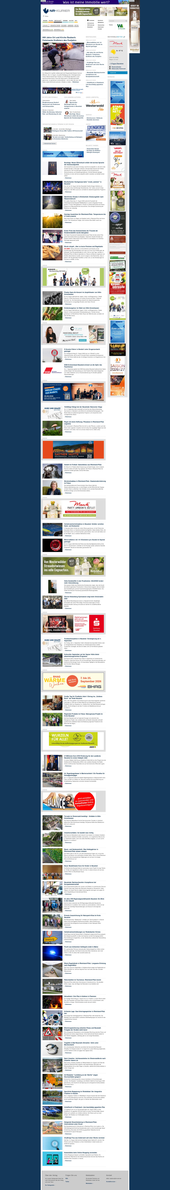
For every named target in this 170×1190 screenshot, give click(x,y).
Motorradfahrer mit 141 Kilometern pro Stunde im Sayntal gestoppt (94, 44)
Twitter (67, 1181)
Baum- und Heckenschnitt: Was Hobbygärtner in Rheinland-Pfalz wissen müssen (81, 850)
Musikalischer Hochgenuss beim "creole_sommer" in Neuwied (82, 183)
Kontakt (100, 29)
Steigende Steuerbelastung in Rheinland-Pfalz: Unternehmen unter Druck (80, 1123)
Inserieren (100, 20)
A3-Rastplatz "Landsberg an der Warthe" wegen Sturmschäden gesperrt (81, 1076)
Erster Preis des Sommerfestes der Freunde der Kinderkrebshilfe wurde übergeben (81, 232)
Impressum (101, 27)
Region (45, 20)
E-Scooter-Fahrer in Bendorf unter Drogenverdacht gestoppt (82, 350)
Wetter (76, 25)
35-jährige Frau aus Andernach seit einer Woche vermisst (95, 64)
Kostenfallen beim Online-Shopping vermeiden (80, 1153)
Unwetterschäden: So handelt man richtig (78, 833)
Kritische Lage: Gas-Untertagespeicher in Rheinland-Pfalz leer (84, 1012)
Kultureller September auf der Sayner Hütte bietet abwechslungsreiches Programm (81, 655)
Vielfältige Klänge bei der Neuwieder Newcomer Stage (83, 407)
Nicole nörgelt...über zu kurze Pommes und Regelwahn (83, 246)
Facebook (91, 20)
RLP (76, 20)
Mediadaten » (89, 1183)
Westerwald (48, 29)
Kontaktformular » (111, 1181)
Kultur (71, 20)
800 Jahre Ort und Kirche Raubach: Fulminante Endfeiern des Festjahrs (59, 39)
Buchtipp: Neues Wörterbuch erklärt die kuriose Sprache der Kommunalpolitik (74, 116)
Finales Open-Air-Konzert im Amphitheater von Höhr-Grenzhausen (83, 293)
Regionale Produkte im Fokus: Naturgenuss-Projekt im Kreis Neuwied (83, 715)
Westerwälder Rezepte (93, 149)
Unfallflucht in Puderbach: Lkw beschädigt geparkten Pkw (95, 84)
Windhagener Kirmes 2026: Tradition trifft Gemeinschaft (67, 131)
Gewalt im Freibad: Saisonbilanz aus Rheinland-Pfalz (83, 465)
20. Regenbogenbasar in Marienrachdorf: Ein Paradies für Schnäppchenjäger (84, 774)
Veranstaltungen (55, 25)
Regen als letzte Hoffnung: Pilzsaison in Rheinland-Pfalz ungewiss (84, 423)
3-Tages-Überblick (117, 64)
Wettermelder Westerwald (119, 68)
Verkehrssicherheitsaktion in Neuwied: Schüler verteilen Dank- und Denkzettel (84, 525)
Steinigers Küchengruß (93, 152)
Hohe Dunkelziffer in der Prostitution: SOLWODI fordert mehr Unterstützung (83, 582)
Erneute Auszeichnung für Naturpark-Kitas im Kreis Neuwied (82, 916)
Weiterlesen (76, 82)
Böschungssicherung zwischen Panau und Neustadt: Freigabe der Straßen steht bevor (82, 1029)
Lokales (45, 25)
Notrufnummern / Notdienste (94, 118)
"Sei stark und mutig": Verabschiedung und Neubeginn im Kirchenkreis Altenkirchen (67, 138)
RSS (67, 1178)
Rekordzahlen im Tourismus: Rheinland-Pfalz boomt (82, 980)
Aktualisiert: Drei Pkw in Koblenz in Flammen (80, 996)
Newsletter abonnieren (93, 120)
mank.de (113, 72)
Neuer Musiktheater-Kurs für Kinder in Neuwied (81, 866)
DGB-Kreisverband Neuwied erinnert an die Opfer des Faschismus (83, 366)
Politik (51, 20)
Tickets (111, 25)
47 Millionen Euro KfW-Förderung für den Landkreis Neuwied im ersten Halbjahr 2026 (82, 757)
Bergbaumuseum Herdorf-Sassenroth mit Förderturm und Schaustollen (51, 104)
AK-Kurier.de (90, 23)
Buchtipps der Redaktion (93, 150)
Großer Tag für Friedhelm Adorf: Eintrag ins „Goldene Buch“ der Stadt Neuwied (83, 697)
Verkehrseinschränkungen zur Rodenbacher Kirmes (82, 932)
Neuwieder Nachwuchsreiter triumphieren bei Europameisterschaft (95, 74)
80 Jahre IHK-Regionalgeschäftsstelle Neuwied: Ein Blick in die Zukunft (84, 900)
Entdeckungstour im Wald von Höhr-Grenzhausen (81, 308)
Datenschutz (101, 25)
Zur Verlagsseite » (50, 1185)
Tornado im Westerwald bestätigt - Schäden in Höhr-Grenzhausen (82, 817)
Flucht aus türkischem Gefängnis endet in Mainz (81, 947)
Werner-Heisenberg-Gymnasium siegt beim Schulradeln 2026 (83, 598)
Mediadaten (101, 22)
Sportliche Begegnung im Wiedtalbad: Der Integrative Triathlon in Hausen (83, 1092)
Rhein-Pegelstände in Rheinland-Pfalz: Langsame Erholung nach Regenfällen (85, 964)
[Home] (43, 16)
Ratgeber (64, 25)
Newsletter (90, 27)
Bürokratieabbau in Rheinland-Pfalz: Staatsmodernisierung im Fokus (85, 482)
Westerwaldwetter (116, 67)
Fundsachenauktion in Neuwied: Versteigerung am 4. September (82, 640)
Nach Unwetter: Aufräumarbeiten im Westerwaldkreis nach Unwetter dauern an (85, 1059)
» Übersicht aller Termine (49, 143)
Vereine (65, 20)
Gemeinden (70, 25)
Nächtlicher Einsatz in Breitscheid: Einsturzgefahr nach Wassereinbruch (83, 198)
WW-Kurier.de (90, 25)
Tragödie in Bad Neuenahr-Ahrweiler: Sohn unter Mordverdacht (81, 1044)
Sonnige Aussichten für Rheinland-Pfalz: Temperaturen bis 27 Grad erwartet (85, 215)
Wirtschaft (58, 20)
